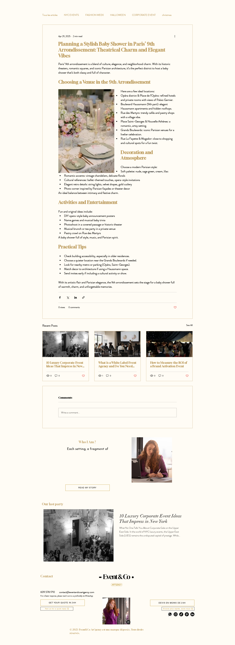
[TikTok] (181, 614)
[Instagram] (128, 622)
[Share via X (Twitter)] (67, 297)
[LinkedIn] (192, 614)
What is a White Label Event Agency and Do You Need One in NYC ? (117, 364)
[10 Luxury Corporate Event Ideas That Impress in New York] (66, 344)
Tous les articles (50, 15)
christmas (167, 15)
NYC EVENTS (71, 15)
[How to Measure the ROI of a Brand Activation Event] (169, 344)
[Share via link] (83, 297)
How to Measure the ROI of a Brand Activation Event (168, 364)
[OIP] (170, 614)
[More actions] (175, 36)
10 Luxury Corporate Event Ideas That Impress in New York (64, 364)
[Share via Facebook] (59, 297)
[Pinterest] (187, 614)
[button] (47, 592)
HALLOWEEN (118, 15)
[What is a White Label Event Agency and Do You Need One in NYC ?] (117, 344)
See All (189, 325)
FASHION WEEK (94, 15)
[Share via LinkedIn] (75, 297)
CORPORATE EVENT (144, 15)
